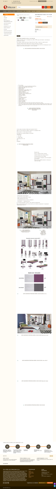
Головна (5, 11)
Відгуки (33, 11)
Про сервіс (28, 11)
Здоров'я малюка (7, 23)
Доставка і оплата (11, 11)
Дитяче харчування (8, 30)
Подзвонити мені (43, 1)
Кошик (40, 22)
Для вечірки (6, 35)
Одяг (5, 16)
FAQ (24, 11)
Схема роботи (19, 11)
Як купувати (50, 16)
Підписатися (50, 482)
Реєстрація (51, 1)
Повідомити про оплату (34, 1)
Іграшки (5, 17)
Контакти (38, 11)
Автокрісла (6, 24)
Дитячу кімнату (7, 27)
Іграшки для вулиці (8, 32)
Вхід (47, 1)
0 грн (49, 7)
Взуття (5, 19)
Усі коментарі (5, 463)
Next (52, 456)
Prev (50, 456)
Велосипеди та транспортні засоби (8, 21)
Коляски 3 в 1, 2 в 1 (7, 26)
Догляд (5, 29)
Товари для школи (7, 33)
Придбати (45, 22)
